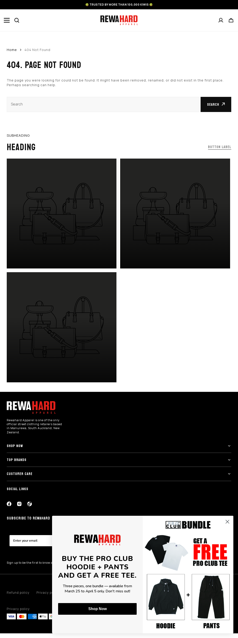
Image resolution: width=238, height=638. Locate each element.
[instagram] (19, 504)
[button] (231, 20)
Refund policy (18, 592)
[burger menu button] (7, 20)
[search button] (17, 20)
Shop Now (97, 609)
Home (12, 50)
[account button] (221, 20)
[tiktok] (29, 504)
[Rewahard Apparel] (119, 20)
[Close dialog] (227, 522)
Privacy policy (18, 609)
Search (213, 104)
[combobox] (103, 104)
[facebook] (9, 504)
